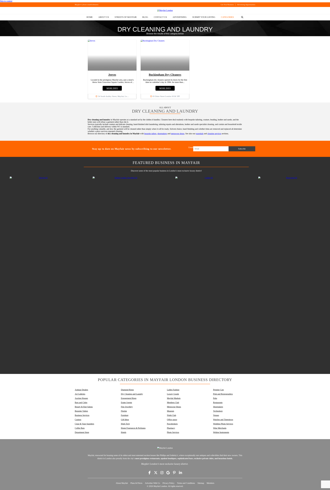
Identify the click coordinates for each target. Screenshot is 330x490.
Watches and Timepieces (223, 419)
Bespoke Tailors (81, 411)
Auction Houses (81, 398)
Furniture (124, 415)
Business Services (82, 415)
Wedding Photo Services (223, 424)
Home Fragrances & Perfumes (133, 428)
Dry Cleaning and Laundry (132, 394)
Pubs (215, 398)
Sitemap (200, 483)
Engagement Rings (128, 398)
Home (89, 17)
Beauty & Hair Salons (84, 407)
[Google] (168, 473)
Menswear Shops (174, 407)
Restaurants (217, 402)
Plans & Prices (136, 483)
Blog (145, 17)
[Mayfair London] (165, 10)
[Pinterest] (174, 473)
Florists (124, 411)
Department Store (82, 432)
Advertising (180, 17)
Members (210, 483)
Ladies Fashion (173, 390)
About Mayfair (122, 483)
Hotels (123, 432)
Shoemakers (218, 407)
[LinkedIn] (180, 473)
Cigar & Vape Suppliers (84, 424)
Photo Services (173, 432)
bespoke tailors (150, 133)
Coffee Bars (80, 428)
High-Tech (125, 424)
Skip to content (6, 1)
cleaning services (214, 133)
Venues (216, 415)
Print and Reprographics (223, 394)
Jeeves (112, 74)
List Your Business (227, 5)
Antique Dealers (81, 390)
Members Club (173, 402)
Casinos (78, 419)
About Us (103, 17)
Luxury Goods (173, 394)
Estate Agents (126, 402)
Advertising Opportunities (246, 5)
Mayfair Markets (173, 398)
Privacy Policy (168, 483)
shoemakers (162, 133)
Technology (218, 411)
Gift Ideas (125, 419)
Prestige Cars (218, 390)
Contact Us (160, 17)
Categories (227, 17)
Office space (172, 419)
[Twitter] (156, 473)
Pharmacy (171, 428)
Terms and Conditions (186, 483)
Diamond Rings (127, 390)
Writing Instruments (221, 432)
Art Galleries (80, 394)
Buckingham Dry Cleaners (165, 74)
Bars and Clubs (81, 402)
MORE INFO (112, 88)
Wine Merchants (219, 428)
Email (190, 147)
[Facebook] (149, 473)
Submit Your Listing (203, 17)
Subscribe (242, 149)
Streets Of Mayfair (126, 17)
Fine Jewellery (127, 407)
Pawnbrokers (172, 424)
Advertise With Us (152, 483)
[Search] (242, 17)
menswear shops (177, 133)
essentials (199, 133)
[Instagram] (162, 473)
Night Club (171, 415)
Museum (170, 411)
